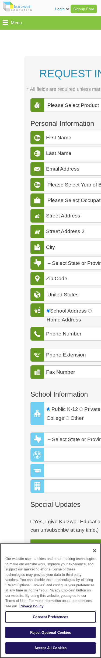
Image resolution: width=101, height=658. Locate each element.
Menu (16, 22)
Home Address (64, 320)
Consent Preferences (50, 617)
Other (77, 418)
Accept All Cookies (50, 648)
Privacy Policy (31, 606)
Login (60, 9)
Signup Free (83, 9)
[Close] (94, 551)
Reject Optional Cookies (50, 633)
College (55, 418)
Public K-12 (64, 409)
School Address (68, 311)
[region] (50, 600)
